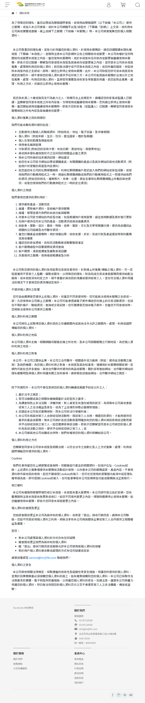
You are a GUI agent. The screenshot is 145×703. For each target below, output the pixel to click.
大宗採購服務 (20, 668)
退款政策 (78, 678)
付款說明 (78, 668)
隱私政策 (78, 663)
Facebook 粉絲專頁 (23, 607)
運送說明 (78, 673)
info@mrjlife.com (88, 629)
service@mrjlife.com (42, 557)
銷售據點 (17, 663)
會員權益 (78, 659)
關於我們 (17, 659)
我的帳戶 (78, 682)
